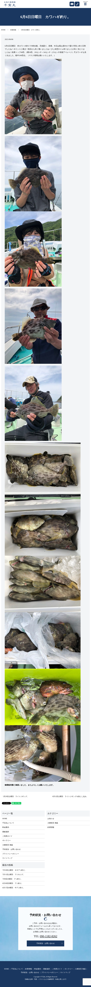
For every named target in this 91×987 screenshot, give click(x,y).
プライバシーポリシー (10, 854)
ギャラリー (6, 840)
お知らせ (51, 818)
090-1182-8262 (48, 936)
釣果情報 (13, 30)
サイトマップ (7, 858)
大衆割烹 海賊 (7, 845)
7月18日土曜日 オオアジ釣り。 (14, 870)
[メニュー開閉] (85, 4)
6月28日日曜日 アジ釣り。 (12, 883)
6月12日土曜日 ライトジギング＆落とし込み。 (70, 796)
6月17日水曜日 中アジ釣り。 (13, 888)
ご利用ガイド (7, 836)
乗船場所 (5, 832)
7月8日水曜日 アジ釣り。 (12, 879)
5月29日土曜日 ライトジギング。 (16, 796)
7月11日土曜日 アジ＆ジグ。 (13, 874)
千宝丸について (8, 823)
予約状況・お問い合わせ (11, 849)
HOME (3, 30)
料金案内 (5, 827)
